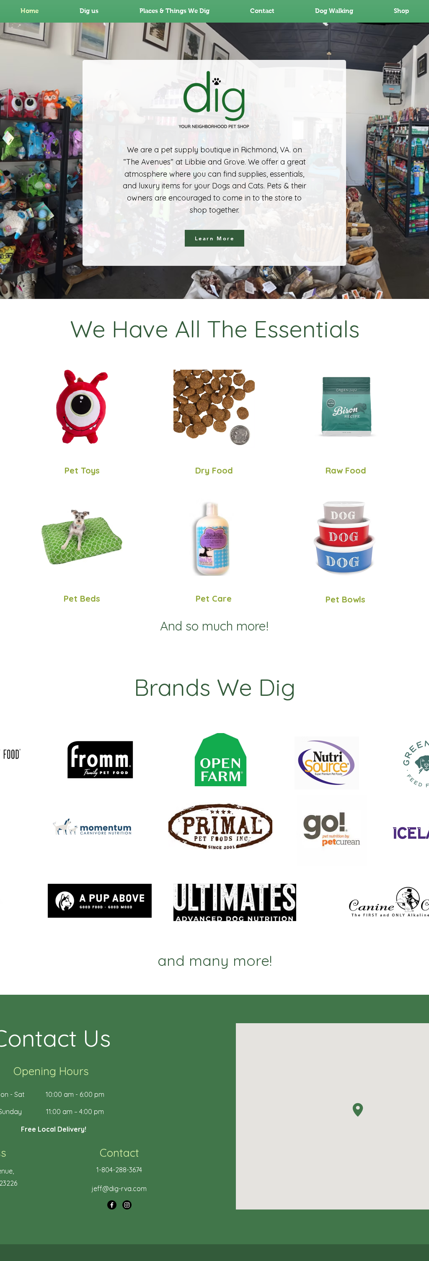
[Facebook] (111, 1205)
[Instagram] (127, 1205)
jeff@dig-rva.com (119, 1188)
